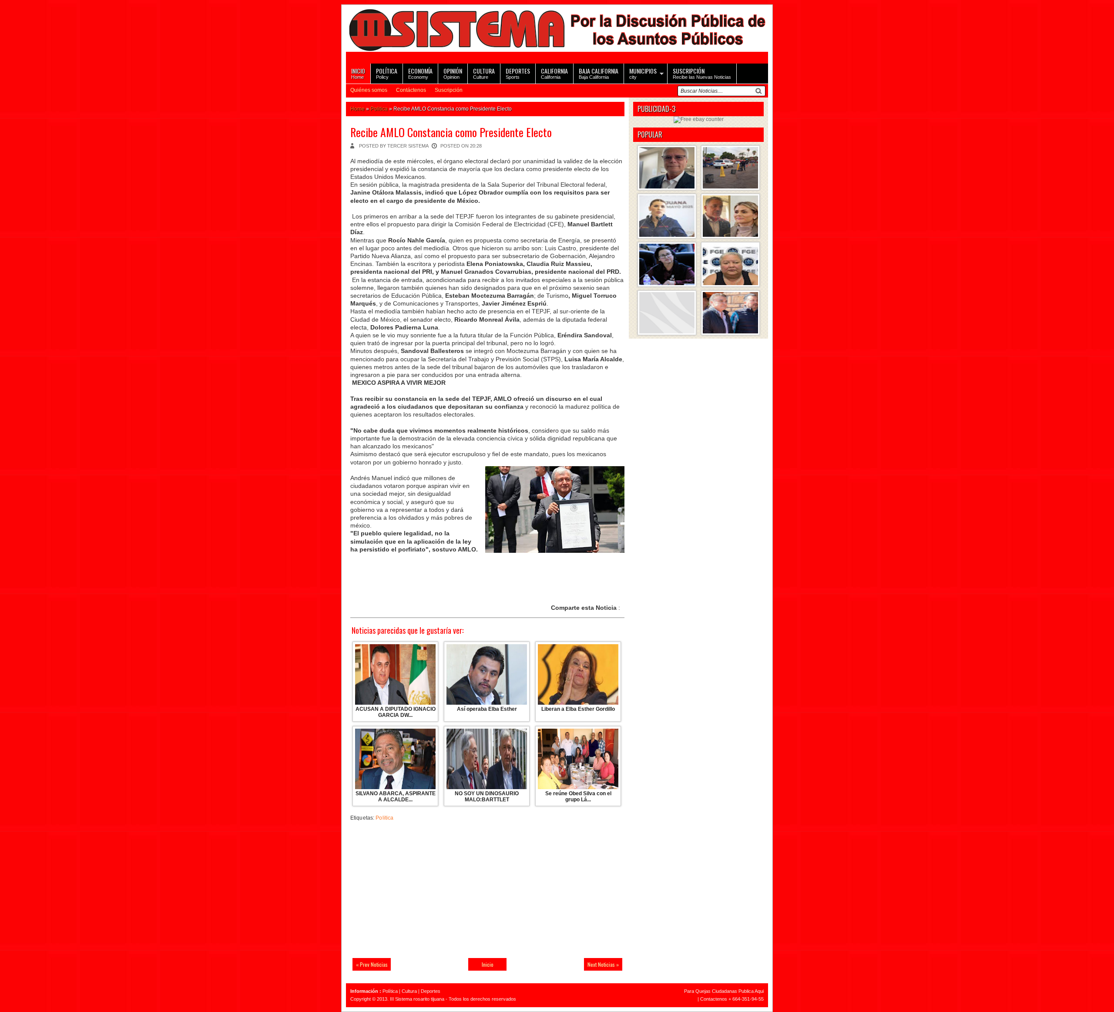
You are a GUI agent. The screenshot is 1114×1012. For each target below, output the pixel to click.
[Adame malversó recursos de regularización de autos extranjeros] (667, 264)
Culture (484, 73)
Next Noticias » (603, 964)
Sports (518, 73)
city (643, 73)
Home (358, 73)
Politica (379, 109)
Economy (420, 73)
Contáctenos (411, 90)
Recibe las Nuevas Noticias (702, 73)
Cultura (409, 991)
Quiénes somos (368, 90)
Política (390, 991)
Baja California (598, 73)
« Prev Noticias (372, 964)
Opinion (452, 73)
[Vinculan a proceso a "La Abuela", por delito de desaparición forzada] (730, 264)
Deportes (430, 991)
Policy (386, 73)
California (554, 73)
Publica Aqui (750, 991)
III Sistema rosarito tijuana (417, 999)
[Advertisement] (411, 891)
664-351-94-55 (748, 999)
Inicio (487, 964)
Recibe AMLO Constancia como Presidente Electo (451, 132)
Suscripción (449, 90)
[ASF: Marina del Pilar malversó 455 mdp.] (667, 216)
